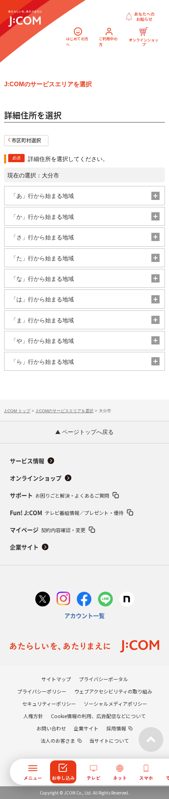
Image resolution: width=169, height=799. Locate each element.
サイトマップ (56, 678)
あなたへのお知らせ (144, 16)
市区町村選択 (26, 140)
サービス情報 (27, 461)
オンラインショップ (144, 41)
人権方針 (33, 715)
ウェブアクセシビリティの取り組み (113, 691)
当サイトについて (109, 740)
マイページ (47, 529)
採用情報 (116, 728)
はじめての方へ (77, 41)
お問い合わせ (51, 728)
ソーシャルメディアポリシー (115, 703)
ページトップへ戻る (87, 432)
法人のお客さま (58, 740)
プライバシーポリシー (41, 691)
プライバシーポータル (103, 678)
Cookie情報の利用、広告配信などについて (98, 715)
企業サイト (24, 547)
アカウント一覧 (84, 616)
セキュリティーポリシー (49, 703)
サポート (59, 495)
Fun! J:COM (66, 512)
